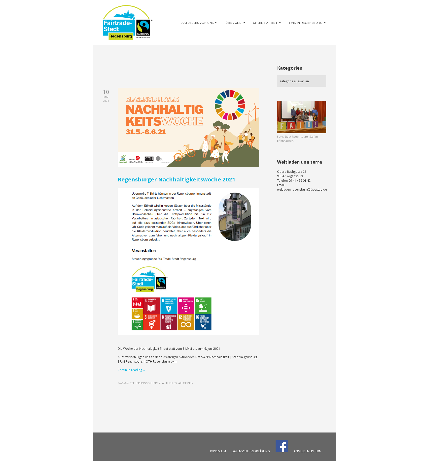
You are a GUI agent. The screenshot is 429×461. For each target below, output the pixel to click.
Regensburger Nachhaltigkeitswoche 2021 (176, 179)
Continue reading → (132, 370)
